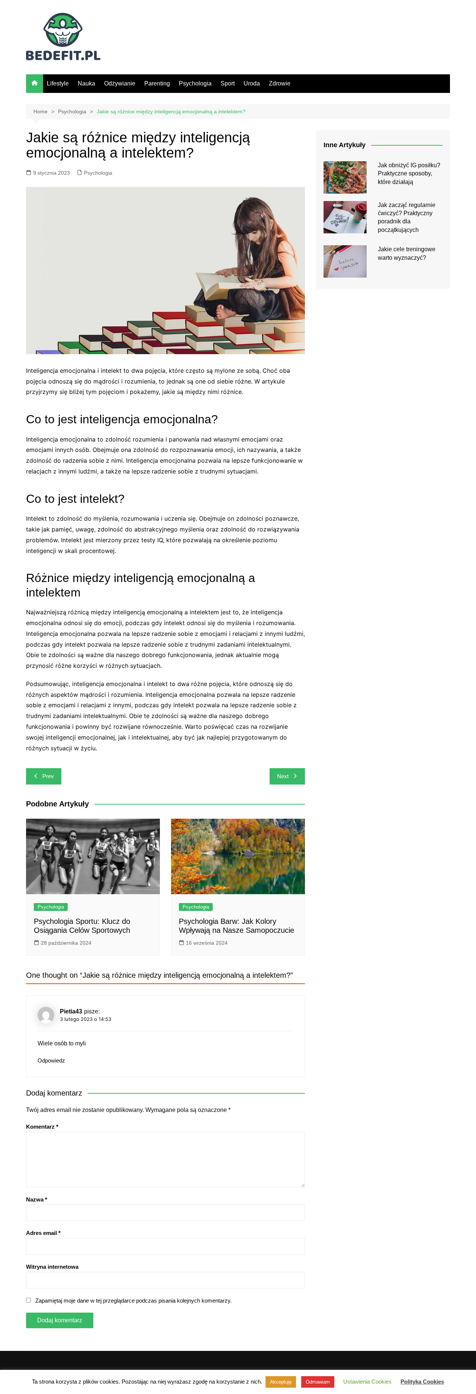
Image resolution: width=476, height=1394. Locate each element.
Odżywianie (119, 83)
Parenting (157, 83)
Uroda (252, 83)
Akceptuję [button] (281, 1382)
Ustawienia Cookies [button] (367, 1381)
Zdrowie (279, 83)
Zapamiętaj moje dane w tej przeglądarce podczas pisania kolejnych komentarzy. (133, 1300)
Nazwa (36, 1199)
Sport (228, 83)
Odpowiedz (51, 1060)
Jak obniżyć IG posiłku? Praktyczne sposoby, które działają (409, 173)
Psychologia (195, 83)
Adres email (43, 1233)
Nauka (86, 83)
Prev (48, 776)
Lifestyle (58, 83)
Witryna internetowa (52, 1267)
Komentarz (42, 1126)
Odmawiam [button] (318, 1382)
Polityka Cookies (422, 1381)
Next (283, 776)
